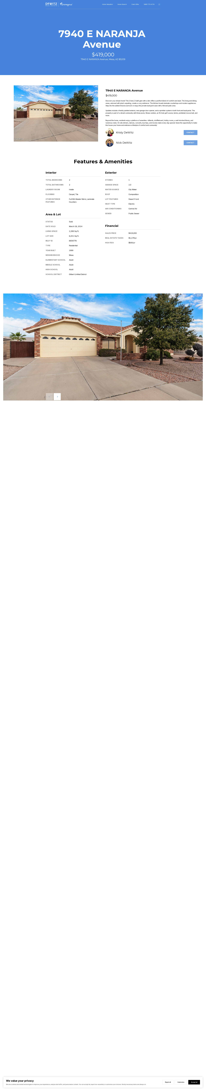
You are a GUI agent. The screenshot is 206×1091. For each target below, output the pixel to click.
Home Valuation (107, 4)
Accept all (194, 1082)
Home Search (122, 4)
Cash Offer (135, 4)
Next (57, 396)
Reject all (168, 1082)
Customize (180, 1082)
